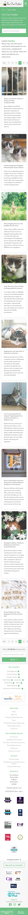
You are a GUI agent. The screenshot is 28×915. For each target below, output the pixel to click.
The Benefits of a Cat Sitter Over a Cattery (14, 763)
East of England (13, 674)
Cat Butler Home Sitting (14, 740)
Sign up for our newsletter (14, 865)
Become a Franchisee (21, 912)
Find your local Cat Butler (7, 912)
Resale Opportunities (14, 726)
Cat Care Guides (11, 10)
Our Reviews (14, 748)
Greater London (13, 677)
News (14, 720)
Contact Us (14, 729)
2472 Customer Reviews (18, 699)
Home (3, 10)
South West (9, 683)
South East (19, 680)
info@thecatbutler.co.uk (14, 788)
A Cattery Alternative (14, 766)
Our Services (14, 737)
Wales (19, 683)
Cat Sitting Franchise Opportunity (14, 723)
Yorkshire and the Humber (13, 688)
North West (8, 680)
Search (12, 660)
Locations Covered (14, 751)
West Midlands (13, 685)
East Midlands (13, 671)
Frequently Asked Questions (14, 717)
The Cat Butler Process (14, 745)
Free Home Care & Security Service (14, 742)
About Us (14, 714)
